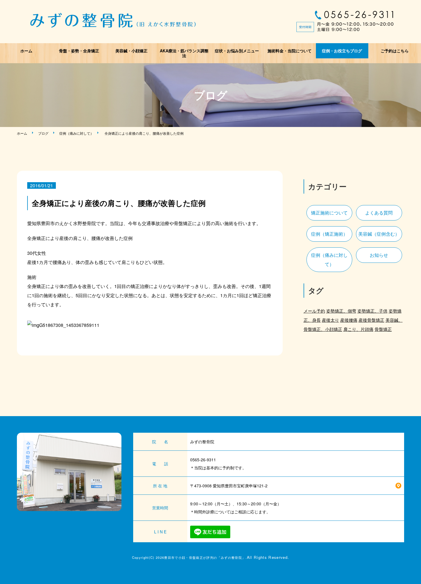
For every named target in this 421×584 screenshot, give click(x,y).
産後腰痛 (348, 320)
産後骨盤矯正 (371, 320)
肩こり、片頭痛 (358, 329)
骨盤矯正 (383, 329)
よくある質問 (379, 212)
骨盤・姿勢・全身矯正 (79, 50)
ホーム (26, 50)
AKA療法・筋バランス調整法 (184, 53)
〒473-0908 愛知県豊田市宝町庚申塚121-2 (228, 485)
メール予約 (314, 311)
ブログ (43, 133)
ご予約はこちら (395, 50)
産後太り (330, 320)
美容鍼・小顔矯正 (131, 50)
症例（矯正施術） (329, 234)
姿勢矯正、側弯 (341, 311)
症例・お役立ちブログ (342, 50)
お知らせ (379, 255)
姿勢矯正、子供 (372, 311)
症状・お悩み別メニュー (237, 50)
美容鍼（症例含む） (379, 234)
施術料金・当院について (289, 50)
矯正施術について (329, 212)
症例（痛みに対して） (76, 133)
